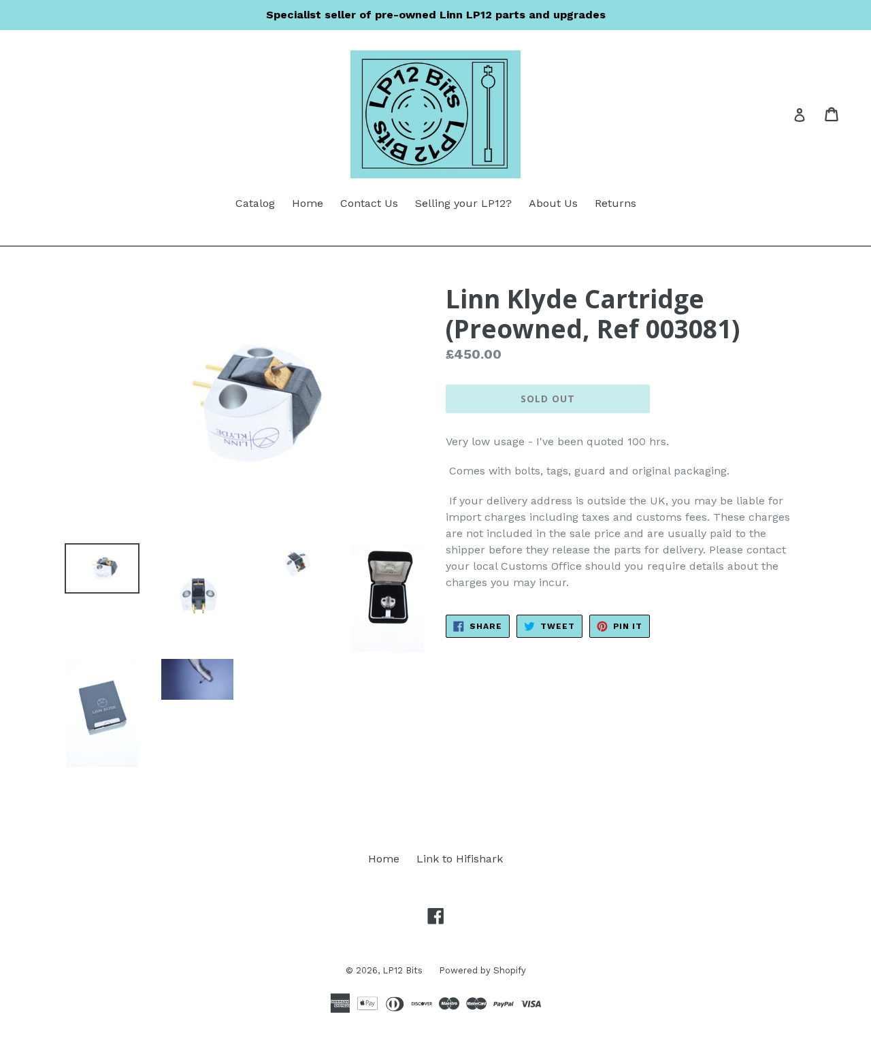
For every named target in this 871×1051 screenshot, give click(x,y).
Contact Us (369, 203)
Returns (615, 203)
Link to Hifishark (459, 858)
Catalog (255, 203)
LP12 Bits (403, 970)
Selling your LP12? (463, 203)
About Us (553, 203)
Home (307, 203)
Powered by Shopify (482, 970)
